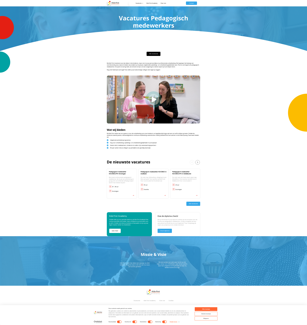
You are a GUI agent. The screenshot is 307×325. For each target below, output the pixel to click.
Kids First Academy (151, 3)
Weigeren (206, 318)
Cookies (171, 301)
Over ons (163, 3)
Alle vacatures (153, 54)
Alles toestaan (206, 309)
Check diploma (164, 231)
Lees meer (115, 231)
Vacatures (139, 3)
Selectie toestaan (206, 313)
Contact (191, 3)
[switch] (134, 322)
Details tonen (173, 322)
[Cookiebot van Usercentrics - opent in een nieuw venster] (98, 322)
